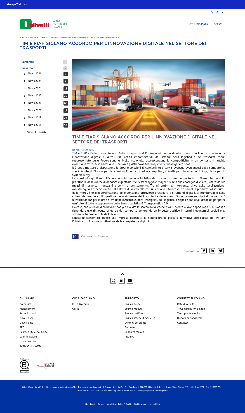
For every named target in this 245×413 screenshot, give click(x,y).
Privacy (101, 404)
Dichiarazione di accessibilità (147, 404)
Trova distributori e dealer (191, 308)
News (44, 38)
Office (218, 24)
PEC (22, 327)
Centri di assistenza (135, 322)
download (118, 236)
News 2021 (34, 102)
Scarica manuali (134, 308)
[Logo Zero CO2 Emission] (42, 365)
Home (22, 38)
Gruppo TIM (14, 4)
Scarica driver (132, 304)
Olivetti (170, 171)
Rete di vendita (185, 304)
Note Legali (90, 404)
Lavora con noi (28, 341)
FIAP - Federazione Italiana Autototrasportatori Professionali (121, 153)
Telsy (212, 171)
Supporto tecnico (134, 332)
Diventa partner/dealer (190, 318)
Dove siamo (26, 322)
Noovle (98, 171)
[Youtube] (130, 280)
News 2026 (34, 73)
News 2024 (34, 80)
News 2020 (35, 110)
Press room (28, 68)
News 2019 (34, 117)
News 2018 (34, 124)
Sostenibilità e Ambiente (34, 332)
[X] (113, 280)
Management (27, 308)
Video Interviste (37, 132)
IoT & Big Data (198, 24)
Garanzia (130, 327)
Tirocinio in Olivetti (30, 346)
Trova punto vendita (188, 313)
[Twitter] (220, 251)
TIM (74, 153)
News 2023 (34, 88)
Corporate (33, 38)
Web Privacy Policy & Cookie (119, 404)
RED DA (129, 336)
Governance (27, 318)
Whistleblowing (28, 336)
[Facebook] (204, 251)
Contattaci (183, 322)
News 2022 (34, 95)
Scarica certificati (134, 313)
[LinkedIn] (212, 251)
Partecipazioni (28, 313)
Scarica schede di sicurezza (140, 318)
